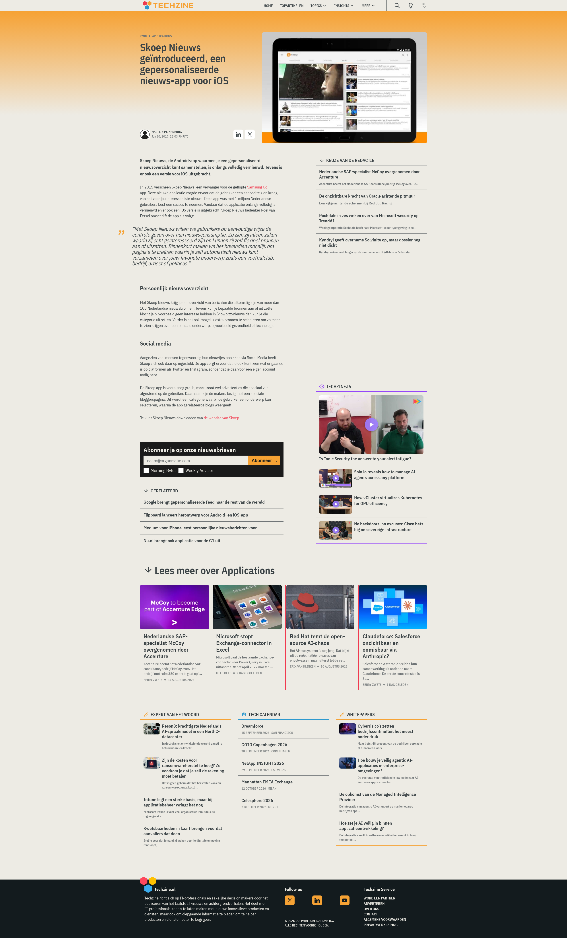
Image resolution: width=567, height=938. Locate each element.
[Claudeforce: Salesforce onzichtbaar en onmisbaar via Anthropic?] (393, 607)
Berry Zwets (153, 680)
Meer (366, 5)
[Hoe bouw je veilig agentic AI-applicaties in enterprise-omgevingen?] (347, 770)
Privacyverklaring (381, 924)
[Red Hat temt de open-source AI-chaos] (320, 607)
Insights (341, 5)
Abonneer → (265, 460)
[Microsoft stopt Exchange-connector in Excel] (247, 607)
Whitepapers (360, 714)
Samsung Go (257, 187)
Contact (371, 914)
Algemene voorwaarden (385, 919)
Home (268, 5)
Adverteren (374, 903)
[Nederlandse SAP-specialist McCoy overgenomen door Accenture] (174, 607)
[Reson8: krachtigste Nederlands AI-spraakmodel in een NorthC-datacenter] (152, 736)
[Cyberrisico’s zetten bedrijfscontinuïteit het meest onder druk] (347, 736)
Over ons (371, 909)
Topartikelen (291, 5)
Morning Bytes (164, 470)
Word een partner (379, 898)
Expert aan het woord (175, 714)
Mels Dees (223, 673)
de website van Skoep (221, 417)
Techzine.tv (338, 386)
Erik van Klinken (303, 666)
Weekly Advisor (199, 470)
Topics (316, 5)
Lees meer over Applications (215, 570)
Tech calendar (264, 714)
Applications (162, 36)
